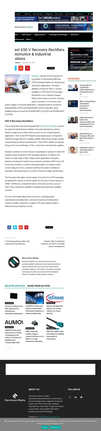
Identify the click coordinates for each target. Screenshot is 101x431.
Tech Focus (26, 34)
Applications (39, 34)
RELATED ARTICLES (15, 286)
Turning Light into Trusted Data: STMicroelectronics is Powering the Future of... (87, 89)
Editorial (74, 34)
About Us (28, 14)
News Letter (59, 14)
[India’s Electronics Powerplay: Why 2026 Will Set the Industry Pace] (73, 136)
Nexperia (35, 76)
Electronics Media (30, 258)
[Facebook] (88, 14)
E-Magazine (49, 14)
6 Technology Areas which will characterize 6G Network (17, 242)
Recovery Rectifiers (49, 126)
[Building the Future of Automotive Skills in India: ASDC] (73, 150)
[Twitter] (81, 397)
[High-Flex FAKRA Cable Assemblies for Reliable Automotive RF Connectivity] (55, 323)
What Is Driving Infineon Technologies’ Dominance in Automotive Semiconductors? (88, 106)
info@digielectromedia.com (49, 416)
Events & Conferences (15, 39)
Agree (45, 427)
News (15, 34)
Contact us (79, 14)
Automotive (9, 303)
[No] (98, 424)
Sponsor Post (69, 14)
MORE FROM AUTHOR (38, 286)
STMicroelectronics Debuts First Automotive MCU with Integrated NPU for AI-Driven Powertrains (87, 122)
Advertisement (38, 14)
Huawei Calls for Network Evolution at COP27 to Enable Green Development (53, 244)
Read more (55, 427)
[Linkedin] (91, 14)
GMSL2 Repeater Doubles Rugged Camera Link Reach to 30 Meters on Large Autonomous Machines (35, 336)
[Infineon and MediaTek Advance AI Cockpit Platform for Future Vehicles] (55, 298)
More (28, 39)
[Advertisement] (35, 214)
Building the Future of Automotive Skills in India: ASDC (87, 150)
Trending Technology (58, 34)
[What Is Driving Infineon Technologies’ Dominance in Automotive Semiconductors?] (73, 103)
